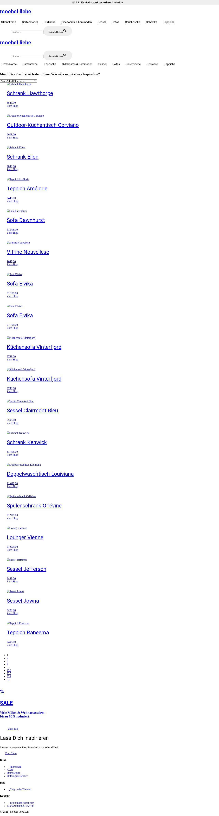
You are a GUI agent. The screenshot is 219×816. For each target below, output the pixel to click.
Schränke (151, 22)
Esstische (49, 22)
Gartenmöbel (30, 22)
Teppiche (169, 22)
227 (9, 673)
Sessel (102, 22)
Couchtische (132, 22)
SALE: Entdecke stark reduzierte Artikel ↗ (97, 2)
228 (9, 676)
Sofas (115, 22)
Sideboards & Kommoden (76, 22)
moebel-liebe (15, 12)
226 (9, 670)
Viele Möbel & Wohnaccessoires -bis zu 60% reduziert (23, 714)
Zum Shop (12, 105)
